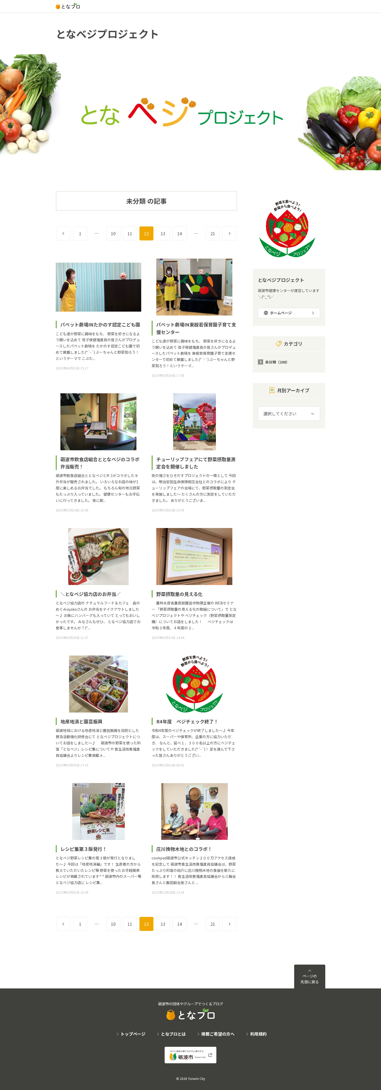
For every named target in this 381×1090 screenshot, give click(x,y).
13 (163, 233)
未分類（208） (277, 362)
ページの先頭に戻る (310, 978)
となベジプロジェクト (107, 33)
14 (179, 233)
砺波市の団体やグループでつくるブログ (190, 1003)
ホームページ (281, 312)
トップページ (133, 1034)
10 (113, 233)
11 (130, 233)
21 (212, 233)
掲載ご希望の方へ (218, 1034)
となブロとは (173, 1034)
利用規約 (258, 1034)
